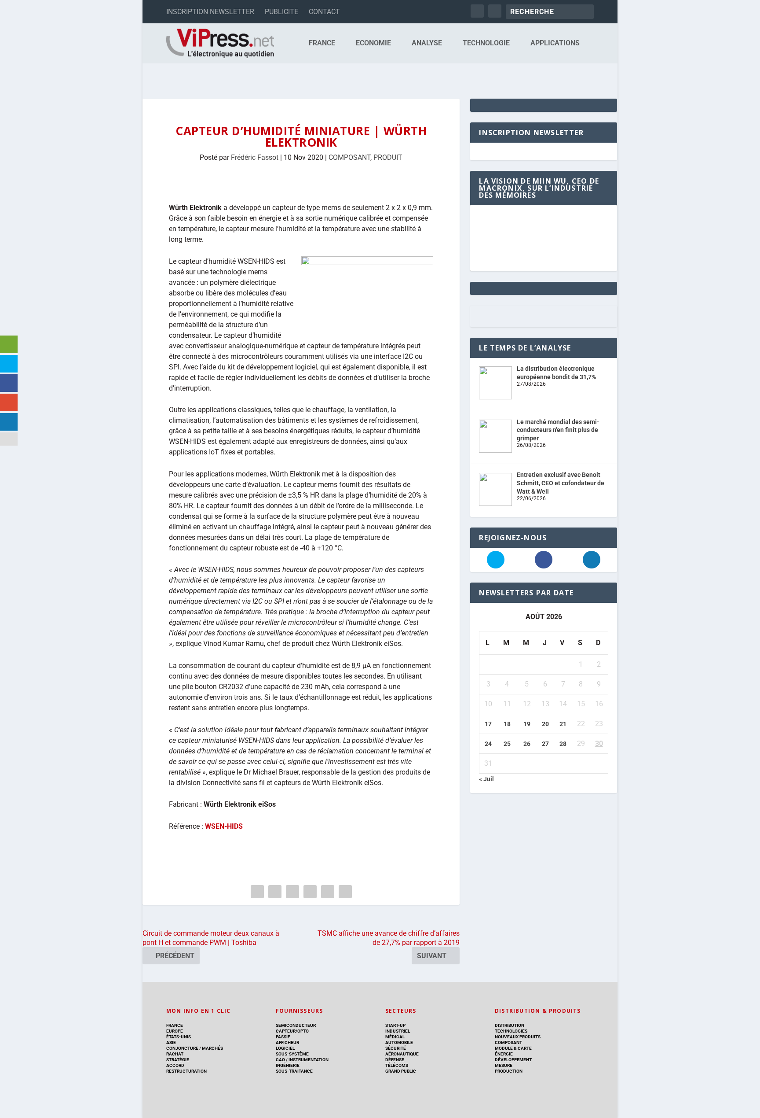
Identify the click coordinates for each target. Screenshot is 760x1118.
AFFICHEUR (287, 1042)
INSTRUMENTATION (308, 1059)
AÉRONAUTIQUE (402, 1054)
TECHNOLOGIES (511, 1031)
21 (562, 723)
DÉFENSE (394, 1059)
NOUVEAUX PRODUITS (518, 1036)
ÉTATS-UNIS (178, 1036)
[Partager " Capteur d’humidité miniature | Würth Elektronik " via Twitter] (275, 891)
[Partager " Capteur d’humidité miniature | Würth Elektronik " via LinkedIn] (310, 891)
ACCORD (175, 1065)
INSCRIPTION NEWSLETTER (210, 11)
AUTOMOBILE (399, 1042)
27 (545, 743)
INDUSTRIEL (397, 1031)
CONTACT (324, 11)
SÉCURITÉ (395, 1048)
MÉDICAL (395, 1036)
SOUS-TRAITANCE (294, 1071)
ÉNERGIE (504, 1054)
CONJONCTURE (182, 1048)
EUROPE (174, 1031)
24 (488, 743)
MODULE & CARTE (513, 1048)
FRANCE (322, 43)
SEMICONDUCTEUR (296, 1025)
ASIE (171, 1042)
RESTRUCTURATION (186, 1071)
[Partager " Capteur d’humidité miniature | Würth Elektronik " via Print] (345, 891)
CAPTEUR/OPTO (292, 1031)
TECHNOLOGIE (486, 43)
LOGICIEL (285, 1048)
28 (562, 743)
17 (488, 723)
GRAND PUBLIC (400, 1071)
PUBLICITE (281, 11)
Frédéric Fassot (254, 157)
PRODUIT (387, 157)
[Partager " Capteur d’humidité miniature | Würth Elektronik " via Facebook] (257, 891)
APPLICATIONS (555, 43)
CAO (280, 1059)
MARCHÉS (212, 1048)
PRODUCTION (508, 1071)
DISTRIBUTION (509, 1025)
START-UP (395, 1025)
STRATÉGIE (177, 1059)
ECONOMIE (373, 43)
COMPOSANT (349, 157)
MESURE (503, 1065)
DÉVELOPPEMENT (513, 1059)
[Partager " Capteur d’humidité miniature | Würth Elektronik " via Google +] (292, 891)
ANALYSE (427, 43)
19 (526, 723)
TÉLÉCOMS (396, 1065)
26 (526, 743)
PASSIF (283, 1036)
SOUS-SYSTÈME (292, 1054)
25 (507, 743)
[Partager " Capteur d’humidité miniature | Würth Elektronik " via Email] (327, 891)
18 (507, 723)
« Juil (486, 778)
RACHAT (174, 1054)
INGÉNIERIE (288, 1065)
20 (545, 723)
